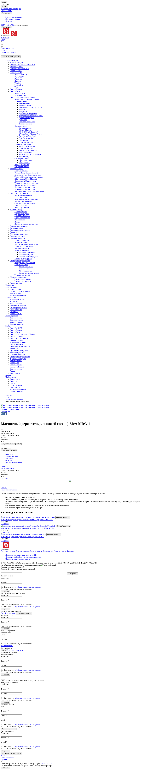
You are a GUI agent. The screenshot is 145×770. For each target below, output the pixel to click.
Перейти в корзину (8, 613)
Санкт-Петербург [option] (14, 9)
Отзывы (4, 488)
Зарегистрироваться (15, 650)
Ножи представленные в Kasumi (27, 99)
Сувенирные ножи (26, 161)
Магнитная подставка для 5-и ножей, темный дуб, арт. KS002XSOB (27, 528)
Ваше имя (4, 578)
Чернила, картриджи (27, 252)
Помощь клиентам (23, 551)
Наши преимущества (9, 490)
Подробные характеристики (11, 444)
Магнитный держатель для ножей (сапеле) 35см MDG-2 (22, 537)
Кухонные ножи (25, 103)
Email (3, 635)
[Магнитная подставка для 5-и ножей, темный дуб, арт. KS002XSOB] (28, 526)
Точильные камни (26, 267)
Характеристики (7, 468)
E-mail (4, 665)
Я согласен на (22, 587)
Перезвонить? (6, 13)
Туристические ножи (27, 146)
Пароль (4, 639)
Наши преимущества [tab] (13, 462)
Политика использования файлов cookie (20, 555)
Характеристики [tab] (11, 456)
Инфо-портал (15, 379)
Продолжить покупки (24, 613)
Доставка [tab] (9, 458)
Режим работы (6, 11)
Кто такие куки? (47, 764)
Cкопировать (72, 574)
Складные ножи (25, 128)
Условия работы (16, 318)
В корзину (5, 524)
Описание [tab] (9, 454)
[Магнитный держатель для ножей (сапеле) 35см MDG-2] (23, 534)
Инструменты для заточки (24, 263)
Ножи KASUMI (20, 75)
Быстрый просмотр (62, 517)
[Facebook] (5, 413)
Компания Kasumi (17, 299)
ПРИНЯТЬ (5, 768)
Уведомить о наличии (9, 450)
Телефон (5, 582)
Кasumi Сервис (16, 289)
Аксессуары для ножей (23, 195)
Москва (4, 6)
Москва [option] (4, 9)
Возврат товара (36, 551)
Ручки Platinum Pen (21, 240)
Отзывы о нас (48, 551)
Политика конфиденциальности (17, 559)
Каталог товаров (7, 56)
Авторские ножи (21, 171)
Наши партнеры (60, 551)
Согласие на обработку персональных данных (23, 557)
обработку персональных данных (28, 587)
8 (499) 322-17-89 (7, 25)
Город (4, 715)
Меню (4, 2)
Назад (17, 56)
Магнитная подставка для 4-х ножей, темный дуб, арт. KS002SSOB (27, 520)
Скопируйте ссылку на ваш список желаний (18, 569)
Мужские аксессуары (22, 279)
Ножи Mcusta (19, 93)
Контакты (70, 551)
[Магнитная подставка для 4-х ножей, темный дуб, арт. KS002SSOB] (28, 517)
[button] (5, 411)
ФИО (3, 707)
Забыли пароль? (7, 646)
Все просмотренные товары (11, 753)
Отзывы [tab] (8, 460)
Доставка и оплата (8, 551)
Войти (4, 650)
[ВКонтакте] (2, 413)
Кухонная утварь (20, 212)
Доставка (4, 478)
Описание (5, 466)
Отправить (5, 591)
